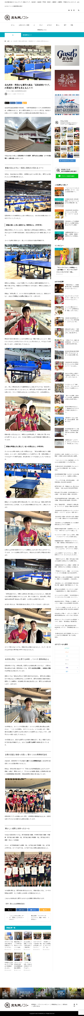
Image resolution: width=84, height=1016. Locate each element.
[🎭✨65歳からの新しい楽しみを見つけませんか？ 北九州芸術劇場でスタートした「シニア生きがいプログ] (57, 130)
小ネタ (67, 660)
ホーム (12, 25)
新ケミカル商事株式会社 (17, 903)
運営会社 (65, 1004)
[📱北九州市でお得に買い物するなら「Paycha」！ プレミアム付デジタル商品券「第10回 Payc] (64, 136)
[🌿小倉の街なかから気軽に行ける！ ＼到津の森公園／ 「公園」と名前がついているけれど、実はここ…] (64, 130)
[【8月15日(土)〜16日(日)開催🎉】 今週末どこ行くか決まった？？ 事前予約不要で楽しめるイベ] (76, 136)
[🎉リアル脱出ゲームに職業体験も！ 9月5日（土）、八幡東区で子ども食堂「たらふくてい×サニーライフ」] (76, 149)
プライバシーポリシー (43, 1004)
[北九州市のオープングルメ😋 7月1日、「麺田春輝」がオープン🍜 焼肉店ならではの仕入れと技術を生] (57, 136)
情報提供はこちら (42, 30)
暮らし (58, 25)
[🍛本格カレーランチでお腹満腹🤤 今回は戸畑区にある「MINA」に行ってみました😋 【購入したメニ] (64, 142)
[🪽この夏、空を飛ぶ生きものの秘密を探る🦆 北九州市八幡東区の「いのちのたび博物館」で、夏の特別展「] (57, 149)
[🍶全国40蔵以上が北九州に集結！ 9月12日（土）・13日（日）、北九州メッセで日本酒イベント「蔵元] (57, 142)
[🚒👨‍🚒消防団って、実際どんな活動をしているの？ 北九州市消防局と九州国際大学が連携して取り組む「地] (70, 155)
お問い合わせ (36, 1006)
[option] (8, 993)
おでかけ (49, 25)
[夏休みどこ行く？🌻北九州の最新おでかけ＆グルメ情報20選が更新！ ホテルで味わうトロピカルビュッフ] (70, 136)
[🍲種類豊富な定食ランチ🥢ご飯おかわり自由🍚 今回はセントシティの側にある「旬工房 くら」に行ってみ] (76, 142)
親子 (65, 25)
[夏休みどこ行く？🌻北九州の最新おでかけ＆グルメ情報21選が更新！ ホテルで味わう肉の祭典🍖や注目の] (76, 155)
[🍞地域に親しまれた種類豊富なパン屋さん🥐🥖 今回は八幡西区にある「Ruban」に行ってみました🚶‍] (57, 155)
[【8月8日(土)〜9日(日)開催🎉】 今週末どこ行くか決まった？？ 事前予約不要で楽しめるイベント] (70, 149)
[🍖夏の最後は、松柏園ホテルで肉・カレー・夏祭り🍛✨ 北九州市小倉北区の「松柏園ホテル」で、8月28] (70, 142)
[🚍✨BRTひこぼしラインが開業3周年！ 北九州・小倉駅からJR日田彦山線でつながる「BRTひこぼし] (76, 130)
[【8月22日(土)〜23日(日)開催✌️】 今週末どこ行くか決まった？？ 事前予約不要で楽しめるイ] (70, 130)
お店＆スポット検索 (24, 25)
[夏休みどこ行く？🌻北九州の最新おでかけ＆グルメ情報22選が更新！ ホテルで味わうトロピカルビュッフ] (64, 149)
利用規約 (33, 1004)
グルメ (41, 25)
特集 (72, 25)
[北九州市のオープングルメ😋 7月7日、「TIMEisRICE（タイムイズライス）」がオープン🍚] (64, 155)
